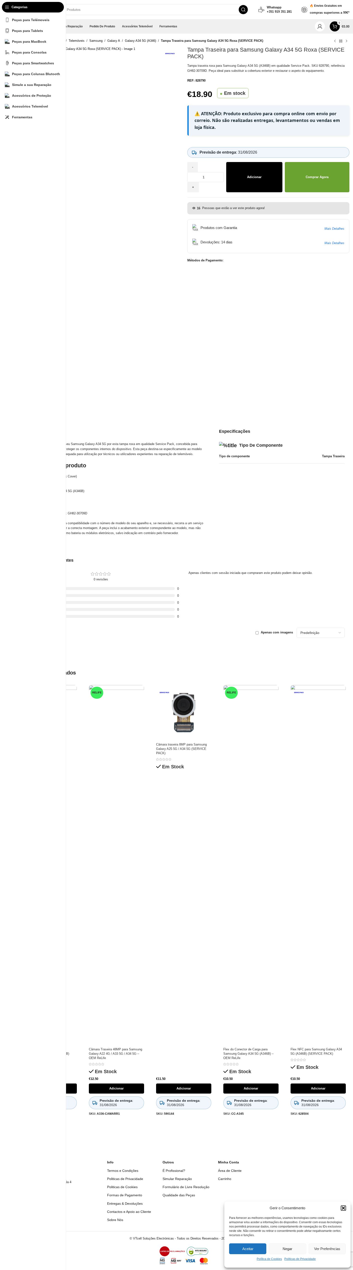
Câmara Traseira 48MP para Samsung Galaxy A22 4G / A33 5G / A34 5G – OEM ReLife (115, 1053)
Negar (287, 1249)
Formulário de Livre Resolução (186, 1187)
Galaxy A (113, 40)
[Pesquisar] (243, 9)
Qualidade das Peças (179, 1195)
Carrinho (224, 1179)
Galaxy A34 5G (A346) (140, 40)
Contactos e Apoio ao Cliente (129, 1212)
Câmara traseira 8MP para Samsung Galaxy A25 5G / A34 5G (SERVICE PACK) (181, 749)
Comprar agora (317, 177)
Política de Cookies (269, 1259)
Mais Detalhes (334, 228)
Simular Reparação (177, 1179)
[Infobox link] (275, 9)
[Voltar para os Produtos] (341, 41)
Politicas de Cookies (122, 1187)
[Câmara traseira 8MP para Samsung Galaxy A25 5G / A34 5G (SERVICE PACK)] (183, 712)
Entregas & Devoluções (125, 1203)
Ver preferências (327, 1249)
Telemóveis (77, 40)
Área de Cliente (230, 1171)
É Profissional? (174, 1171)
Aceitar (247, 1249)
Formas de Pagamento (124, 1195)
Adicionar (254, 177)
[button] (343, 1208)
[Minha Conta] (319, 26)
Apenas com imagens (277, 632)
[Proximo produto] (346, 41)
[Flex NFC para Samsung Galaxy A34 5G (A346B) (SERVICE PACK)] (318, 865)
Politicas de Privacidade (300, 1259)
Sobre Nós (115, 1220)
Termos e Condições (122, 1171)
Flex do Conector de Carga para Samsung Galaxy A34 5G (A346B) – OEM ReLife (248, 1053)
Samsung (96, 40)
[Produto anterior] (335, 41)
